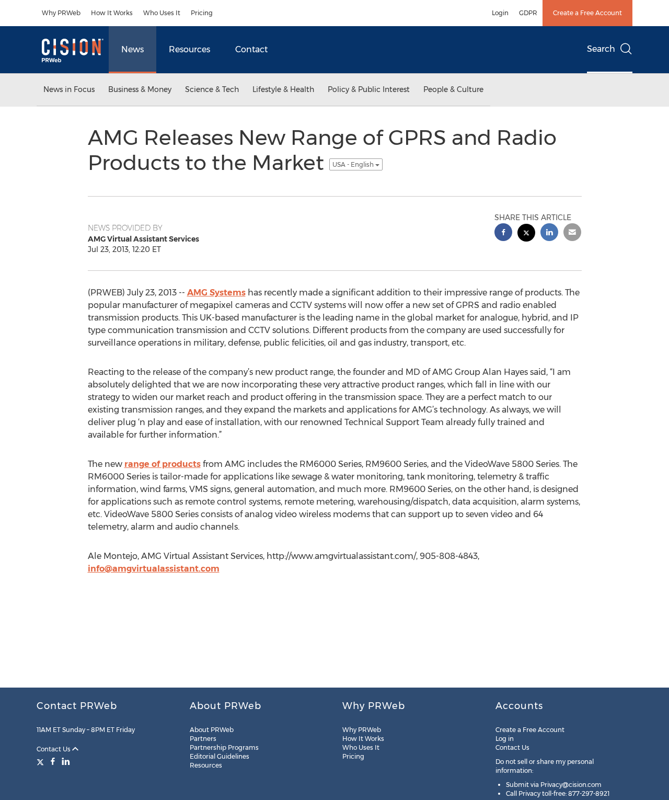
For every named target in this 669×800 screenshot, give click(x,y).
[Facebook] (52, 761)
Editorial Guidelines (219, 756)
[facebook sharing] (503, 233)
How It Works (112, 13)
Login (500, 13)
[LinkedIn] (66, 761)
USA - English (353, 164)
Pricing (202, 13)
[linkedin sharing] (549, 233)
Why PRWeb (61, 13)
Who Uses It (161, 13)
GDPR (528, 13)
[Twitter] (42, 761)
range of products (162, 464)
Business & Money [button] (139, 89)
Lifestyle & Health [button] (283, 89)
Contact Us (54, 749)
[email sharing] (572, 233)
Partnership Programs (224, 747)
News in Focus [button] (69, 89)
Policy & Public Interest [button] (369, 89)
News (132, 49)
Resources (189, 49)
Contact (251, 49)
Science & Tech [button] (212, 89)
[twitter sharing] (526, 234)
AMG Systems (216, 293)
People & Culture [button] (453, 89)
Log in (504, 738)
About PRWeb (212, 730)
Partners (203, 738)
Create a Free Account (587, 13)
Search (601, 49)
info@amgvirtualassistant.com (154, 569)
